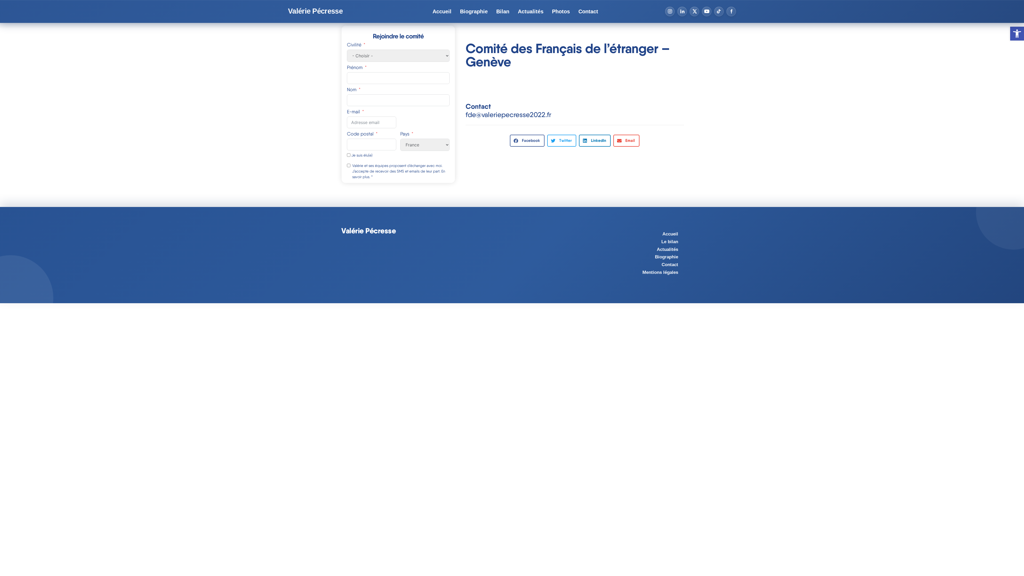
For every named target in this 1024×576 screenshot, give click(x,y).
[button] (527, 141)
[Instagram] (670, 11)
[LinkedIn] (682, 11)
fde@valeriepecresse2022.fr (508, 114)
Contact (588, 11)
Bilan (502, 11)
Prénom (355, 67)
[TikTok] (719, 11)
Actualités (530, 11)
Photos (561, 11)
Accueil (442, 11)
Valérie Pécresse (315, 11)
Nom (352, 89)
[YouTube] (706, 11)
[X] (694, 11)
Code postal (360, 134)
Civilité (354, 44)
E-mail (353, 111)
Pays (404, 134)
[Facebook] (731, 11)
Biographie (474, 11)
